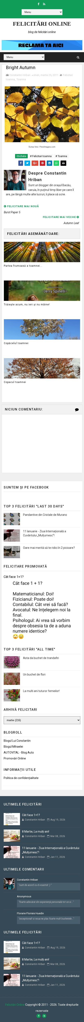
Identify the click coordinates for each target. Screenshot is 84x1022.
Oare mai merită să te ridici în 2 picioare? (49, 547)
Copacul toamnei (15, 382)
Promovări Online (15, 758)
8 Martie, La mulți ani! (35, 831)
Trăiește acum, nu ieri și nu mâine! (27, 304)
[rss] (44, 4)
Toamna (21, 79)
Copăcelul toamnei (16, 343)
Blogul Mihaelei (13, 746)
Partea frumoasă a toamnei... (23, 265)
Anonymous (24, 896)
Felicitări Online (42, 24)
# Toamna (61, 156)
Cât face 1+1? (14, 577)
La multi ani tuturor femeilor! (41, 691)
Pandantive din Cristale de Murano (45, 514)
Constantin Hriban (27, 879)
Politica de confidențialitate (21, 778)
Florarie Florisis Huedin (30, 913)
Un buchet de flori (34, 674)
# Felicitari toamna (41, 156)
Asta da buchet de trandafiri (41, 658)
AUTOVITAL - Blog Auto (19, 752)
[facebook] (38, 4)
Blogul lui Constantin (17, 740)
